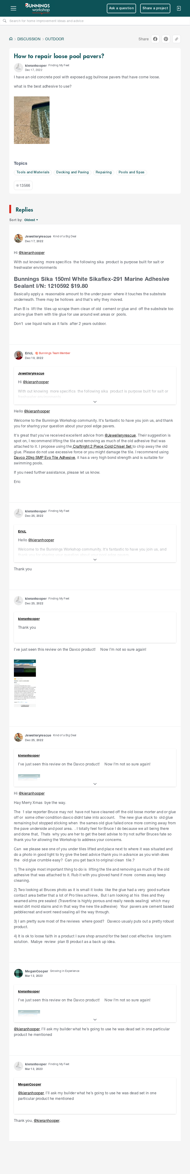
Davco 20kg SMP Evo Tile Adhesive (44, 457)
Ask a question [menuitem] (121, 8)
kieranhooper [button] (36, 65)
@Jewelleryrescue (120, 435)
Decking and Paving (72, 172)
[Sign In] (178, 8)
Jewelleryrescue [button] (38, 236)
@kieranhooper (31, 252)
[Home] (11, 39)
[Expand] (95, 402)
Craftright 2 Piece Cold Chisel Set (102, 446)
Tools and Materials (32, 172)
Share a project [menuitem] (155, 8)
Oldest (30, 220)
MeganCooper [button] (36, 971)
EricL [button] (29, 353)
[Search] (4, 20)
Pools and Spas (132, 172)
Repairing (104, 172)
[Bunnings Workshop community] (37, 8)
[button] (18, 67)
